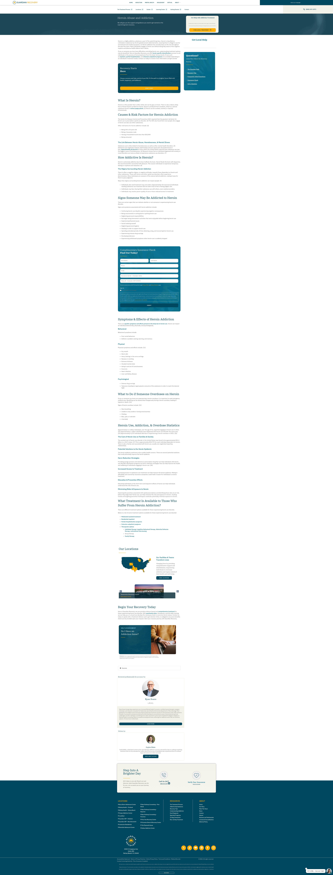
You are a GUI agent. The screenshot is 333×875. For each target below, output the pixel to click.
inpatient (122, 57)
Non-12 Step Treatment (176, 819)
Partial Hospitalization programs (131, 522)
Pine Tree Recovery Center (149, 819)
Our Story (201, 806)
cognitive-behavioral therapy (146, 529)
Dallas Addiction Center (148, 828)
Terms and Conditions (164, 859)
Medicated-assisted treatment (131, 517)
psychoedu (149, 613)
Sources (124, 668)
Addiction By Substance (176, 806)
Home (201, 804)
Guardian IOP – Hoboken (126, 819)
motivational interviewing (138, 531)
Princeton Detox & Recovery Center (151, 822)
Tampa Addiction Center (125, 813)
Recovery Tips (191, 73)
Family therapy (129, 536)
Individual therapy (130, 529)
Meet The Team (203, 809)
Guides (149, 9)
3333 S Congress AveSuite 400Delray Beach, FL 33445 (131, 851)
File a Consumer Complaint (140, 861)
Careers (201, 813)
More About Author (150, 756)
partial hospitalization (133, 57)
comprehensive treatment (166, 611)
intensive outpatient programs (152, 57)
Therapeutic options (127, 527)
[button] (149, 88)
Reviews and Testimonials (206, 817)
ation (155, 613)
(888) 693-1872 (164, 783)
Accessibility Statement (123, 859)
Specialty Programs (175, 815)
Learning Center (160, 9)
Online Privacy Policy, (202, 864)
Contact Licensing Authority (124, 861)
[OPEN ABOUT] (180, 2)
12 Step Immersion (175, 817)
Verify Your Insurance (196, 782)
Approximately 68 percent (129, 149)
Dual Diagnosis (174, 813)
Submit (149, 305)
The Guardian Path (193, 69)
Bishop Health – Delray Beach (127, 810)
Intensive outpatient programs (131, 524)
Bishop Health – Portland (126, 807)
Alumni (201, 815)
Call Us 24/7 (164, 781)
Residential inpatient (128, 519)
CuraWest (121, 816)
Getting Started (174, 9)
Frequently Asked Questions (196, 76)
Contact (187, 9)
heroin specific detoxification (162, 53)
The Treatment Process (123, 9)
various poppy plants (136, 108)
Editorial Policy (203, 822)
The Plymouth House (147, 825)
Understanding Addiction (177, 811)
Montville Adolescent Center (127, 827)
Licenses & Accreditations (206, 819)
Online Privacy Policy (152, 859)
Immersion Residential (125, 824)
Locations (138, 9)
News (200, 811)
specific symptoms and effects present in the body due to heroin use (145, 324)
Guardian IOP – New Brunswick (127, 821)
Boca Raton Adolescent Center (127, 804)
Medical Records (175, 859)
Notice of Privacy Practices (138, 859)
